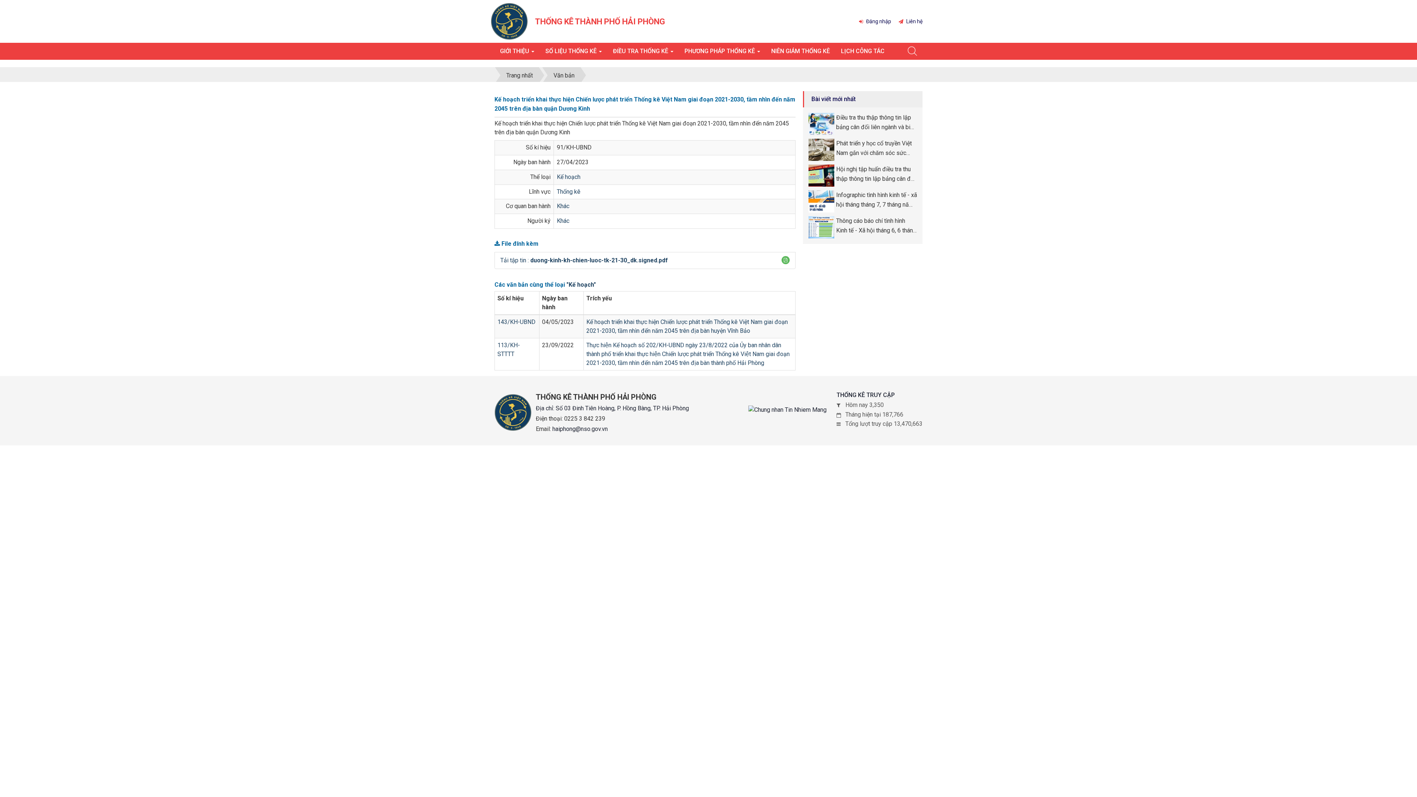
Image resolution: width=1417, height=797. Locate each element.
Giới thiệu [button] (515, 51)
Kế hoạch (568, 176)
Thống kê (568, 191)
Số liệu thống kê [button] (571, 51)
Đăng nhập (878, 21)
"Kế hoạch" (581, 284)
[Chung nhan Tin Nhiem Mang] (787, 409)
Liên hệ (914, 21)
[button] (785, 260)
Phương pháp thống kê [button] (720, 51)
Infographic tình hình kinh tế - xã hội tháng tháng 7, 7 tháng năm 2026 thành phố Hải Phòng (876, 200)
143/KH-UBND (516, 321)
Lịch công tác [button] (863, 51)
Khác (563, 206)
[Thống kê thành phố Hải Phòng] (509, 20)
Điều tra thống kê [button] (641, 51)
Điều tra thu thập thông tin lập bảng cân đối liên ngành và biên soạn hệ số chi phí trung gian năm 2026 (876, 123)
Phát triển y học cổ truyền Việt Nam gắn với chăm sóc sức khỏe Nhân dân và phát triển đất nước (876, 149)
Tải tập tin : (584, 260)
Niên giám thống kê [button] (800, 51)
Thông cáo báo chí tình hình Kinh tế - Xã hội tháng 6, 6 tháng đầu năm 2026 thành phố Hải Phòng (876, 226)
